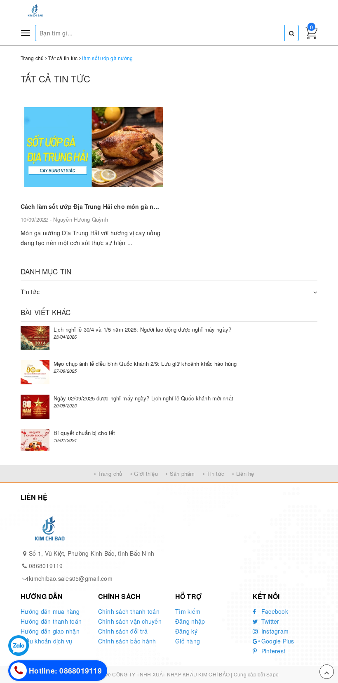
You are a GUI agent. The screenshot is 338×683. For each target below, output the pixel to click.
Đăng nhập (190, 621)
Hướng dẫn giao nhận (50, 631)
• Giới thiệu (144, 473)
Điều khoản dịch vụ (47, 641)
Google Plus (277, 641)
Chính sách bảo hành (127, 641)
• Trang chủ (108, 473)
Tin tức (30, 292)
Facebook (274, 611)
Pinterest (273, 651)
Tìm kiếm (187, 611)
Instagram (274, 631)
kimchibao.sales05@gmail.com (71, 578)
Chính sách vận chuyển (130, 621)
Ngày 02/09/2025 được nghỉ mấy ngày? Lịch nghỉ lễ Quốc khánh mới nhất (143, 398)
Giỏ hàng (187, 641)
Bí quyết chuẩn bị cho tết (84, 433)
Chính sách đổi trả (123, 631)
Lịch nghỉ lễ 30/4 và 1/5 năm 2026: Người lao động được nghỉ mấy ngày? (142, 329)
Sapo (272, 674)
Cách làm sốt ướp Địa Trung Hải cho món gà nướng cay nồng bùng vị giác (128, 206)
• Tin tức (213, 473)
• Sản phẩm (180, 473)
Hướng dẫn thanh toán (51, 621)
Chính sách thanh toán (129, 611)
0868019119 (46, 565)
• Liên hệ (243, 473)
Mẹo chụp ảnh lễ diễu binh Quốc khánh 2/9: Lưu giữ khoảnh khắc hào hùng (145, 363)
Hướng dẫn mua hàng (50, 611)
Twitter (269, 621)
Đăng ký (186, 631)
